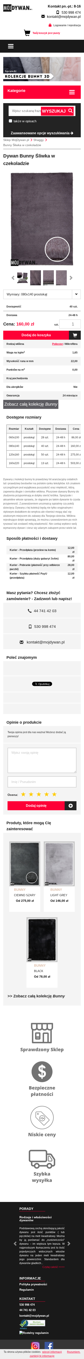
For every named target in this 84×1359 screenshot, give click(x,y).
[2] (31, 794)
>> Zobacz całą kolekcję (36, 996)
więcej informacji (52, 1351)
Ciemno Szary (25, 895)
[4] (46, 794)
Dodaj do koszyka (36, 335)
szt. (56, 324)
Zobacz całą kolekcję (30, 404)
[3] (39, 794)
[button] (14, 277)
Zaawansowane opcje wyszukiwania (40, 133)
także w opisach (25, 121)
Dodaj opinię (36, 805)
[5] (54, 794)
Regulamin (26, 1289)
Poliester (57, 343)
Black (38, 971)
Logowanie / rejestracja (67, 25)
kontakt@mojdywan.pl (64, 16)
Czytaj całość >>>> (53, 1267)
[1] (23, 794)
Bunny (20, 889)
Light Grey (58, 895)
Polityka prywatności (33, 1284)
